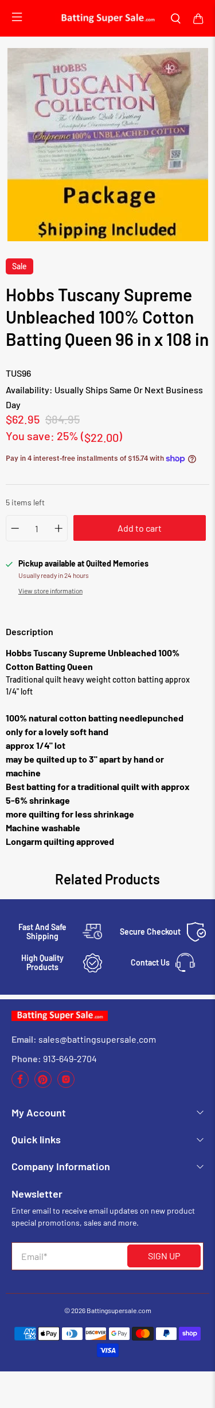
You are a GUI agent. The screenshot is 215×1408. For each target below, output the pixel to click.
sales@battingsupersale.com (97, 1039)
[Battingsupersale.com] (107, 18)
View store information (50, 591)
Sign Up (164, 1255)
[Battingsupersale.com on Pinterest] (43, 1085)
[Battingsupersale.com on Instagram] (66, 1085)
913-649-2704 (70, 1058)
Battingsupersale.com (119, 1310)
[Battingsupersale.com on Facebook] (20, 1085)
